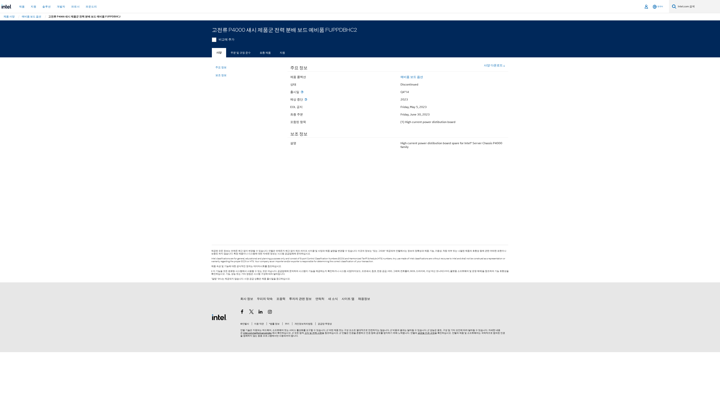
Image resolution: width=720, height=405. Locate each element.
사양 (219, 52)
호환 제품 (265, 52)
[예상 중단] (306, 99)
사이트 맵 (348, 299)
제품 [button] (22, 6)
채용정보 (364, 299)
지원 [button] (33, 6)
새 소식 (333, 299)
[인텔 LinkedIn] (260, 312)
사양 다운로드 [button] (493, 65)
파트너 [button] (75, 6)
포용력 (280, 299)
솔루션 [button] (46, 6)
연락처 (319, 299)
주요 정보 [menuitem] (220, 67)
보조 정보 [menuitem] (220, 75)
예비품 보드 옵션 (411, 77)
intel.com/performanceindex (257, 333)
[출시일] (302, 92)
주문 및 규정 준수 (241, 52)
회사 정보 (246, 299)
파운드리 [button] (91, 6)
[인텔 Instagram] (270, 312)
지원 (282, 52)
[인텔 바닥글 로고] (219, 317)
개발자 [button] (61, 6)
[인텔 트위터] (251, 312)
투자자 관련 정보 (300, 299)
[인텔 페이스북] (242, 312)
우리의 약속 (265, 299)
